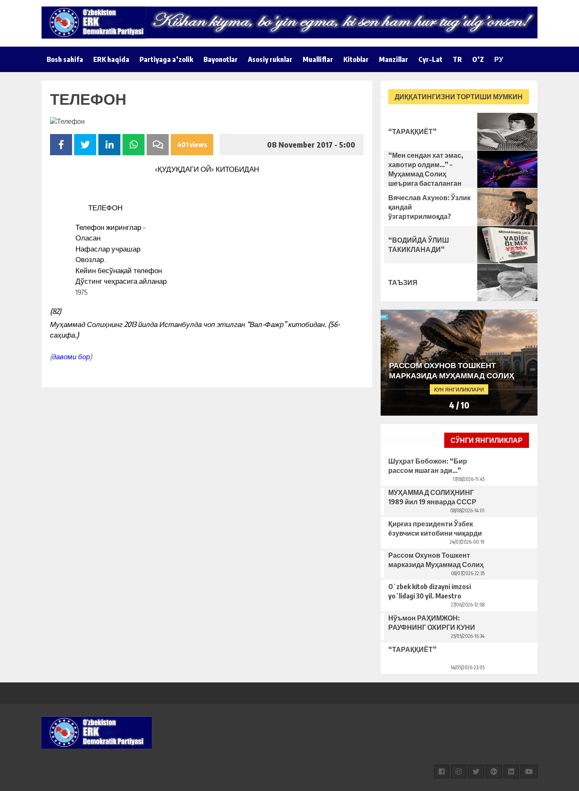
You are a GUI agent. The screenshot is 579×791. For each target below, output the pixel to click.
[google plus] (494, 771)
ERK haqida (111, 59)
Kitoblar (356, 59)
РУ (498, 59)
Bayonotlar (220, 59)
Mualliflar (318, 59)
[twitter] (476, 771)
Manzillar (393, 59)
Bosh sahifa (65, 59)
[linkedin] (511, 771)
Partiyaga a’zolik (166, 59)
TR (457, 59)
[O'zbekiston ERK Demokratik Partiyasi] (97, 22)
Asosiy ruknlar (270, 59)
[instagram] (458, 771)
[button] (523, 405)
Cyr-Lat (430, 59)
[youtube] (529, 771)
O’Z (478, 59)
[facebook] (441, 771)
